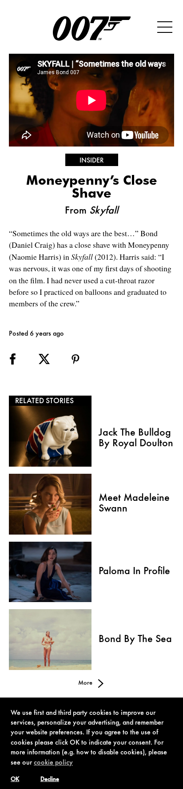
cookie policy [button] (53, 762)
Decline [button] (49, 780)
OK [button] (15, 780)
